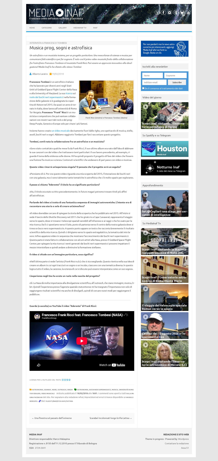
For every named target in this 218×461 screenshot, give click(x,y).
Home (32, 27)
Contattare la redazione (177, 443)
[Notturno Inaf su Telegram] (164, 176)
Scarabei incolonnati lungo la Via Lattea (111, 417)
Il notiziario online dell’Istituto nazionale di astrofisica (56, 18)
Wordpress (183, 438)
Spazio (70, 389)
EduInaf (47, 389)
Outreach (62, 389)
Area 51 (185, 447)
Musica (115, 389)
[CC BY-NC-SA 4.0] (66, 379)
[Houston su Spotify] (164, 157)
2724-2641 (40, 447)
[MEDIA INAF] (56, 16)
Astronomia (37, 389)
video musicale (48, 393)
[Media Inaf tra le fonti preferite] (164, 57)
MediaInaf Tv (79, 27)
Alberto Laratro (40, 73)
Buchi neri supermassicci (100, 389)
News (54, 389)
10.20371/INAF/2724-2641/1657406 (59, 401)
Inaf (95, 27)
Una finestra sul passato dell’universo (52, 417)
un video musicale (61, 130)
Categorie (47, 27)
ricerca (68, 93)
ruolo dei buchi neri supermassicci (47, 97)
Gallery (63, 27)
